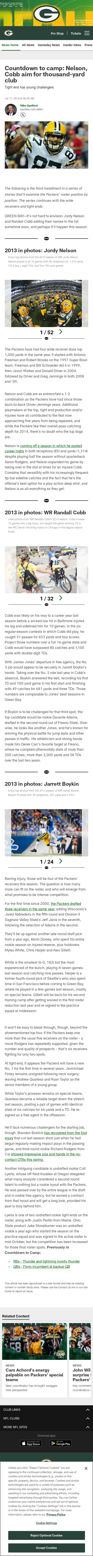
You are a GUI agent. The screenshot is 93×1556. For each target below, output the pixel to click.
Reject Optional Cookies (46, 1535)
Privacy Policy (56, 1514)
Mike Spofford (29, 105)
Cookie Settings (46, 1523)
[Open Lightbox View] (46, 310)
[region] (46, 1508)
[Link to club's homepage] (8, 31)
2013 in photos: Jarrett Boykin (42, 784)
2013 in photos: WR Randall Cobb (45, 512)
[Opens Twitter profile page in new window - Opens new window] (23, 114)
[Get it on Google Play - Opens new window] (60, 1445)
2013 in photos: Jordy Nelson (40, 250)
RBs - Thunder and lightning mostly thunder (46, 1261)
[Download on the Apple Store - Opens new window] (31, 1443)
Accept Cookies (46, 1547)
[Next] (60, 331)
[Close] (86, 1468)
